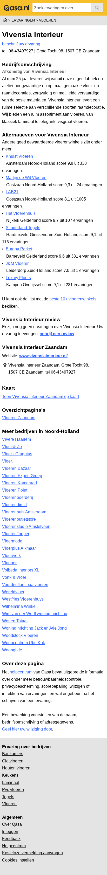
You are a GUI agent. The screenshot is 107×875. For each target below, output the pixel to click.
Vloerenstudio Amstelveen (26, 526)
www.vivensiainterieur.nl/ (43, 356)
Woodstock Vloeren (20, 635)
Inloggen (10, 831)
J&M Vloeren (18, 263)
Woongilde (12, 650)
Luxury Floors (18, 277)
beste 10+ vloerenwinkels (72, 299)
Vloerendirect (14, 504)
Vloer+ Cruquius (17, 454)
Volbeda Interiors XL (20, 570)
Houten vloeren (16, 768)
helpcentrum (21, 672)
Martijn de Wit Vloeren (26, 177)
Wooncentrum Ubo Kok (23, 642)
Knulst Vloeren (19, 156)
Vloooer (9, 563)
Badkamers (12, 754)
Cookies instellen (18, 860)
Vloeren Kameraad (19, 483)
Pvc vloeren (13, 789)
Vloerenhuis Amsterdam (24, 512)
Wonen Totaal (15, 621)
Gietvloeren (12, 761)
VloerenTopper (15, 534)
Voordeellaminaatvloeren (25, 584)
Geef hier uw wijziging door (27, 729)
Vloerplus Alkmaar (19, 548)
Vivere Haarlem (16, 439)
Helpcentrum (14, 846)
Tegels (8, 797)
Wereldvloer (13, 592)
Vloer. (7, 461)
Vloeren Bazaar (16, 468)
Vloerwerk (11, 555)
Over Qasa (12, 824)
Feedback (11, 838)
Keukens (10, 775)
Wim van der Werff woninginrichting (34, 613)
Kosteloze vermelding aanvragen (32, 853)
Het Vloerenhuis (21, 213)
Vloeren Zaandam (18, 418)
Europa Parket (19, 249)
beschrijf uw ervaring (21, 44)
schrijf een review (57, 334)
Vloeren (9, 804)
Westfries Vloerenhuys (23, 599)
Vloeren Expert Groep (22, 475)
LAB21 (12, 192)
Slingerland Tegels (23, 227)
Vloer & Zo (12, 446)
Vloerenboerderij (17, 497)
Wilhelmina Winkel (19, 606)
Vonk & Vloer (14, 577)
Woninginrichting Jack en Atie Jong (34, 628)
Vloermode (12, 541)
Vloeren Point (14, 490)
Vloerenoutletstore (19, 519)
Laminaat (10, 782)
